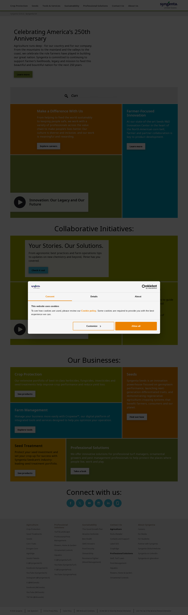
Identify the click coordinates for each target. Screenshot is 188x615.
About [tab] (138, 296)
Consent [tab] (50, 296)
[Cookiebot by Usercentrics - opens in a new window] (144, 287)
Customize (91, 326)
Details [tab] (94, 296)
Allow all (136, 326)
